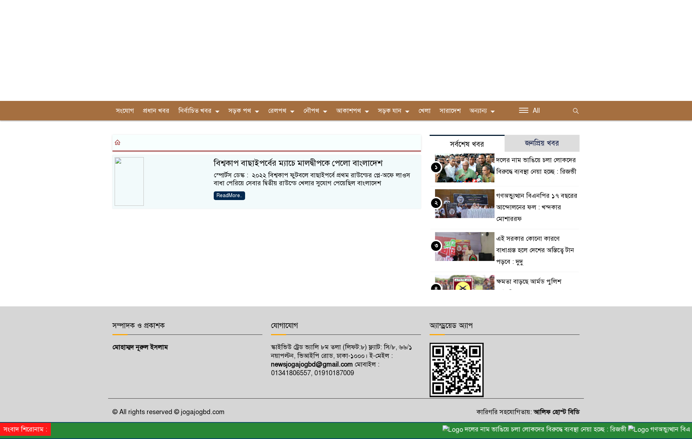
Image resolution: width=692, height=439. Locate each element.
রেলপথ (277, 111)
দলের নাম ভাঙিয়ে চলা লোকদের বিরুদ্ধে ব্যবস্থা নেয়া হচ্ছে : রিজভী (538, 429)
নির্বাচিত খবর (195, 111)
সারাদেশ (450, 111)
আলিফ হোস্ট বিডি (556, 412)
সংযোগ (125, 111)
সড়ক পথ (240, 111)
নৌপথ (311, 111)
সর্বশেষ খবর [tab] (467, 144)
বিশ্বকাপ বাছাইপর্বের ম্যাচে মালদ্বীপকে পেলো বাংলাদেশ (298, 163)
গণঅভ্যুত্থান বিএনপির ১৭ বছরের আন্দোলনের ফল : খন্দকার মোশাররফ (536, 207)
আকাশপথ (348, 111)
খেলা (424, 111)
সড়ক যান (390, 111)
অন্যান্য (478, 111)
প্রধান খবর (156, 111)
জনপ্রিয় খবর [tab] (542, 143)
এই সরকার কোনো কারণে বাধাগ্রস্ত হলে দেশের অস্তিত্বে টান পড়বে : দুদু (535, 250)
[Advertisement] (216, 50)
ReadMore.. (229, 195)
